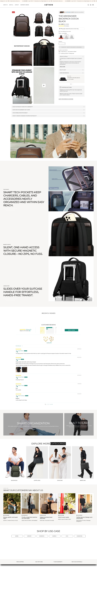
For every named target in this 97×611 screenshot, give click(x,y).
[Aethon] (48, 5)
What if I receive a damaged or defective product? (25, 115)
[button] (11, 4)
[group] (48, 463)
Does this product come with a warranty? (23, 106)
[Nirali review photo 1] (18, 369)
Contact (36, 568)
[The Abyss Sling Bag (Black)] (63, 78)
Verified (48, 342)
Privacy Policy (68, 566)
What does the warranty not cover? (21, 109)
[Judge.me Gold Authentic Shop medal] (45, 338)
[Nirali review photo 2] (24, 369)
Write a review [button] (71, 330)
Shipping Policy (68, 572)
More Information (64, 72)
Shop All (36, 566)
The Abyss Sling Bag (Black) (73, 77)
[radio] (61, 37)
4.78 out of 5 (28, 329)
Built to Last (63, 69)
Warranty (67, 564)
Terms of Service (68, 570)
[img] (18, 349)
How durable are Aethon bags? (20, 112)
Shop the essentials (10, 209)
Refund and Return (69, 568)
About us (36, 564)
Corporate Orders (38, 570)
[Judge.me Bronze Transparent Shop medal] (51, 338)
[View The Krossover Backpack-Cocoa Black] (44, 85)
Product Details (64, 56)
